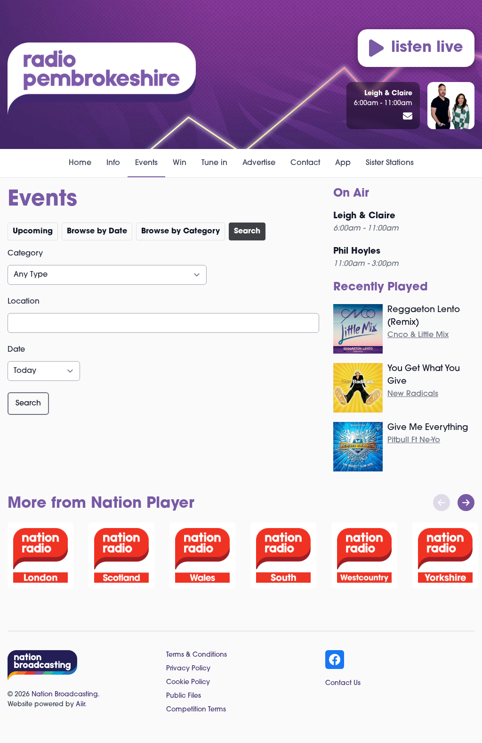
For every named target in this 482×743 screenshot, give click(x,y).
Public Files (183, 696)
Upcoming (33, 231)
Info (113, 163)
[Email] (407, 117)
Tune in (214, 163)
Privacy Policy (188, 668)
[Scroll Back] (441, 502)
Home (80, 163)
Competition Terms (196, 709)
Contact (305, 163)
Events (146, 163)
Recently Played (380, 287)
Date (16, 350)
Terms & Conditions (196, 655)
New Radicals (412, 394)
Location (24, 301)
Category (25, 253)
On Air (351, 193)
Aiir (80, 704)
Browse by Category (180, 231)
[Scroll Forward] (466, 502)
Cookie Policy (188, 682)
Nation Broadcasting (65, 694)
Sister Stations (390, 163)
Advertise (258, 163)
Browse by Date (97, 231)
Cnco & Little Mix (418, 335)
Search (247, 231)
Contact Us (343, 683)
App (343, 163)
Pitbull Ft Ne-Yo (413, 440)
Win (179, 163)
